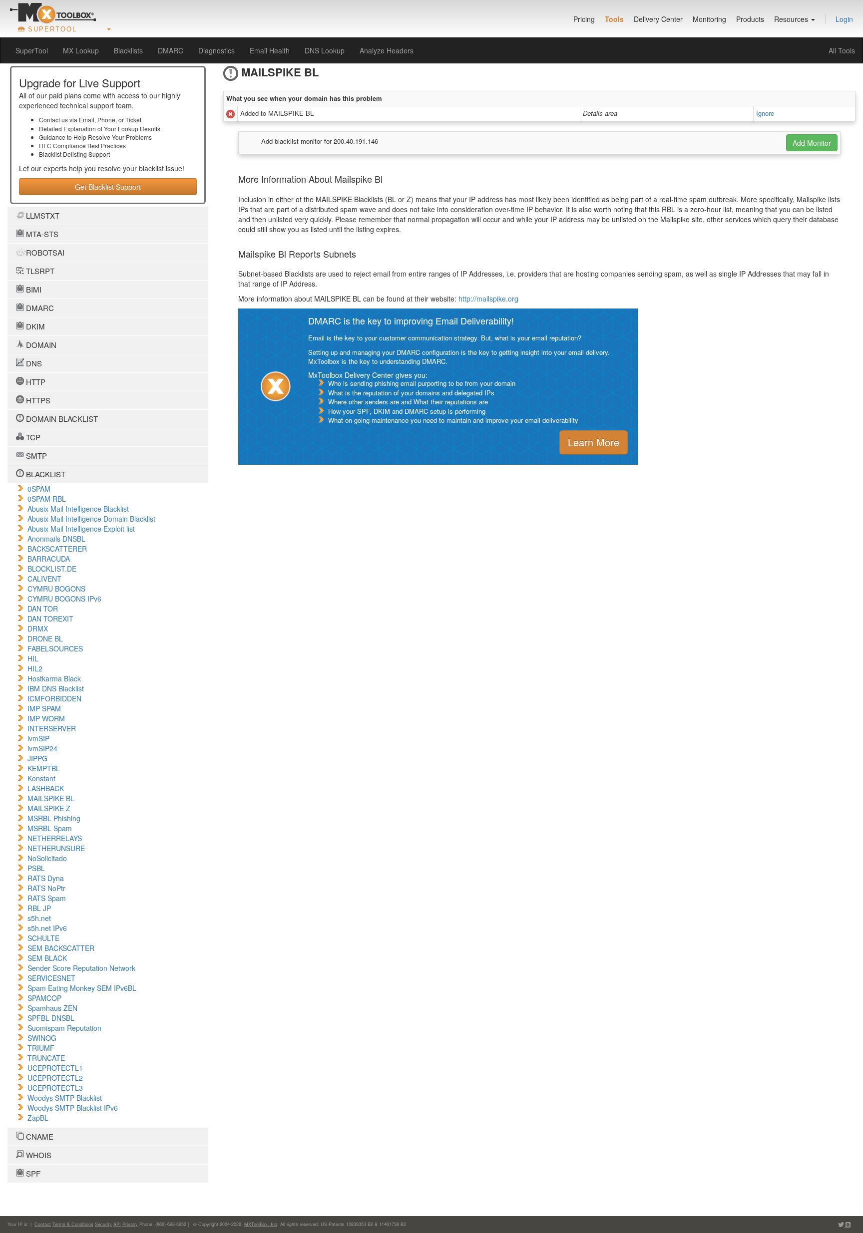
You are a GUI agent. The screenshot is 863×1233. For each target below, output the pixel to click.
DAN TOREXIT (50, 618)
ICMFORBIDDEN (54, 698)
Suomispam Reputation (64, 1028)
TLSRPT (39, 271)
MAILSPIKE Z (48, 808)
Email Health (270, 50)
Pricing (584, 19)
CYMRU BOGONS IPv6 (64, 599)
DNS (33, 363)
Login (844, 19)
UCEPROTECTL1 (55, 1068)
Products (750, 19)
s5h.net (39, 918)
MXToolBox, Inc (260, 1224)
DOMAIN (40, 344)
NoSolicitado (47, 858)
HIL (32, 658)
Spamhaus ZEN (52, 1008)
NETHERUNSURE (56, 848)
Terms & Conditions (72, 1224)
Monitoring (709, 19)
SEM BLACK (47, 958)
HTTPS (37, 400)
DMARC (170, 50)
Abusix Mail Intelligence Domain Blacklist (91, 519)
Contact (42, 1224)
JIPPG (37, 758)
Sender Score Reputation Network (81, 968)
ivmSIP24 (42, 748)
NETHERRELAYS (54, 838)
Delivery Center (658, 19)
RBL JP (39, 908)
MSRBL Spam (49, 828)
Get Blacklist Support (108, 187)
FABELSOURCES (55, 648)
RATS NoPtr (46, 888)
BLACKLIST (44, 474)
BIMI (32, 289)
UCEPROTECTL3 (55, 1088)
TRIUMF (40, 1048)
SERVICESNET (51, 978)
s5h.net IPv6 (47, 928)
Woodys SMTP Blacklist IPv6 (72, 1108)
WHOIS (37, 1155)
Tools (614, 19)
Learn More (593, 442)
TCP (32, 437)
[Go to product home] (53, 13)
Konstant (41, 778)
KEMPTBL (43, 768)
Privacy (130, 1224)
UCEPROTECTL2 (55, 1078)
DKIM (34, 326)
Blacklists (128, 50)
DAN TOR (42, 609)
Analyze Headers (387, 50)
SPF (32, 1173)
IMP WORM (46, 718)
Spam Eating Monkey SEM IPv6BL (81, 988)
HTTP (34, 381)
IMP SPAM (44, 708)
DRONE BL (45, 638)
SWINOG (41, 1038)
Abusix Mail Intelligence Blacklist (78, 509)
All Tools (842, 50)
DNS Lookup (325, 50)
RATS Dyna (45, 878)
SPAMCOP (44, 998)
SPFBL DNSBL (50, 1018)
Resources (792, 19)
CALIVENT (44, 579)
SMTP (35, 455)
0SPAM (38, 489)
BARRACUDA (48, 559)
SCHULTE (43, 938)
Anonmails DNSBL (56, 539)
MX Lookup (81, 50)
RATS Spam (46, 898)
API (117, 1224)
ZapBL (37, 1118)
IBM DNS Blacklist (55, 688)
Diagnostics (216, 50)
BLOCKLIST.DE (51, 569)
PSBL (36, 868)
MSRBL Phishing (53, 818)
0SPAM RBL (46, 499)
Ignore (765, 113)
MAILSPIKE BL (50, 798)
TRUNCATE (46, 1058)
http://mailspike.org (488, 299)
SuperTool (31, 50)
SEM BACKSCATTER (60, 948)
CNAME (38, 1136)
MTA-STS (41, 234)
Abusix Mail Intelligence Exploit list (81, 529)
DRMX (37, 628)
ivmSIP (38, 738)
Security (103, 1224)
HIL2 (34, 668)
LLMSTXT (41, 215)
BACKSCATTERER (57, 549)
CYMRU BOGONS (56, 589)
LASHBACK (45, 788)
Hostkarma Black (54, 678)
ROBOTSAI (44, 252)
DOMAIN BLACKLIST (61, 418)
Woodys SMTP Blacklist (64, 1098)
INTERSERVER (51, 728)
